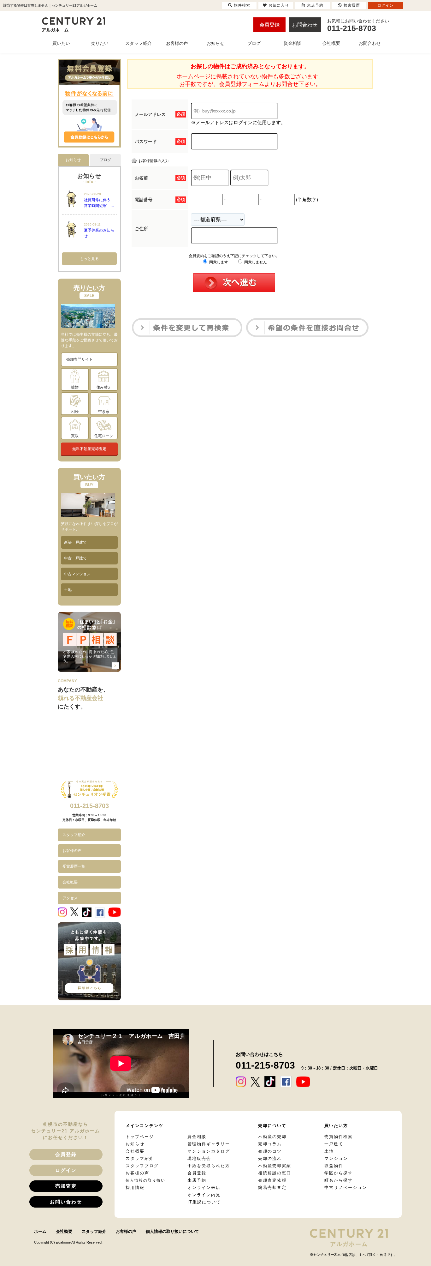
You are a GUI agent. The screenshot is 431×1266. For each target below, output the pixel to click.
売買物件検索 (338, 1136)
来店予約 (196, 1180)
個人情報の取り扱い (145, 1180)
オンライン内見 (204, 1194)
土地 (68, 590)
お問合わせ (304, 24)
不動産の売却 (272, 1136)
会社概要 (70, 882)
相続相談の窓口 (274, 1173)
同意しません (255, 262)
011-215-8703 (89, 805)
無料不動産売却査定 (89, 449)
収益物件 (333, 1165)
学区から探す (338, 1173)
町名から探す (338, 1180)
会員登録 (269, 24)
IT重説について (204, 1202)
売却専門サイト (79, 359)
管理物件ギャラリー (208, 1144)
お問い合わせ (66, 1201)
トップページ (140, 1136)
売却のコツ (270, 1151)
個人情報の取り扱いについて (172, 1231)
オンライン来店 (204, 1187)
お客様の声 (71, 850)
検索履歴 (352, 5)
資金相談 (196, 1136)
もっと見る (89, 258)
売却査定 (66, 1186)
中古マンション (77, 574)
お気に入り (279, 5)
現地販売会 (199, 1158)
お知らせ (135, 1144)
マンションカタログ (208, 1151)
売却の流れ (270, 1158)
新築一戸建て (75, 542)
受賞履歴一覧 (73, 866)
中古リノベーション (345, 1187)
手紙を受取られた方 (208, 1165)
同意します (218, 262)
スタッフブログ (142, 1165)
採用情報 (135, 1187)
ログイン (66, 1170)
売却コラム (270, 1144)
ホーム (40, 1231)
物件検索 (242, 5)
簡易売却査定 (272, 1187)
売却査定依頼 (272, 1180)
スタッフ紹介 (73, 835)
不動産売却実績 (274, 1165)
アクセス (70, 898)
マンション (336, 1158)
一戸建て (333, 1144)
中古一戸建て (75, 558)
